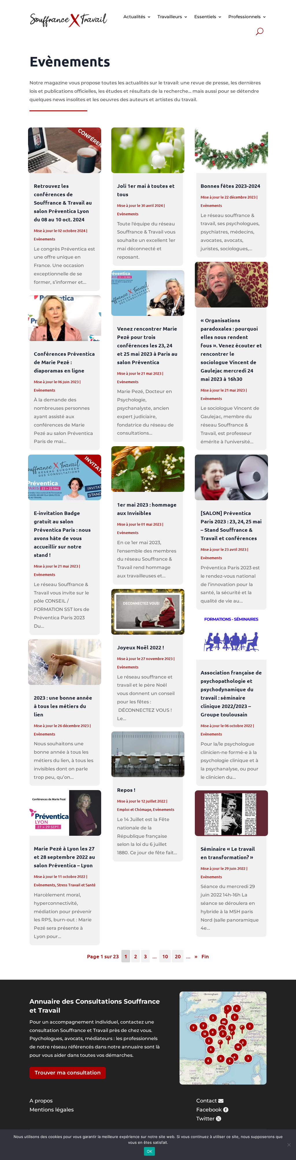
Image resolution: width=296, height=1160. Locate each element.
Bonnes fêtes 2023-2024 (230, 185)
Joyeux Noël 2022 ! (140, 647)
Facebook (209, 1110)
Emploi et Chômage (134, 809)
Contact (206, 1101)
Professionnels (244, 16)
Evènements (44, 239)
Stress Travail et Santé (76, 884)
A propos (41, 1101)
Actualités (134, 16)
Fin (205, 956)
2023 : (63, 706)
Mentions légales (51, 1110)
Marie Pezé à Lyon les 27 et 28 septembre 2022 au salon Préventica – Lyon (64, 856)
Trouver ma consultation (68, 1073)
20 (178, 956)
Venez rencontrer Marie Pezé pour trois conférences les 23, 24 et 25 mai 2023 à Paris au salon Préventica (147, 345)
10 (165, 956)
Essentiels (205, 16)
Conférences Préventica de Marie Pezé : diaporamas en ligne (64, 362)
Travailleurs (170, 16)
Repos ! (126, 789)
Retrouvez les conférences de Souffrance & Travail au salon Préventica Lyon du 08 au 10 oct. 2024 (63, 202)
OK (149, 1151)
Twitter (205, 1118)
